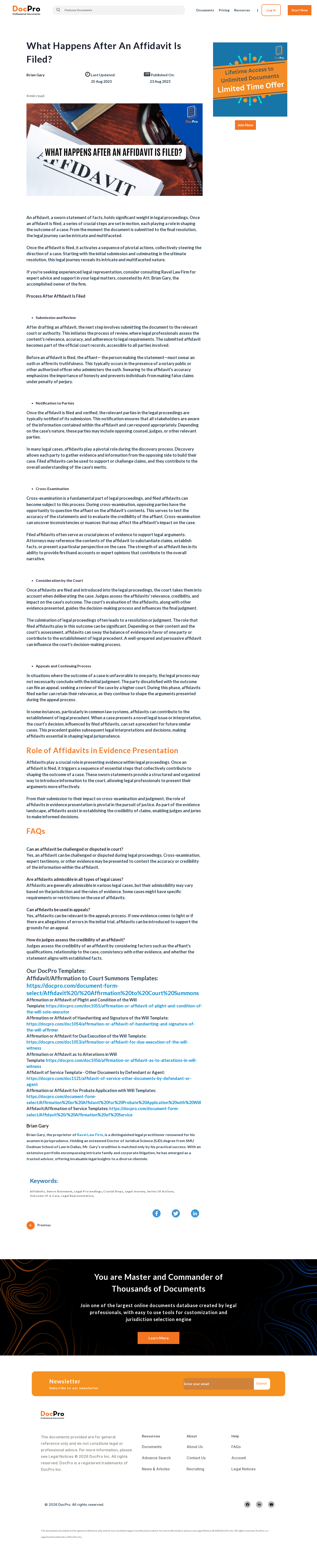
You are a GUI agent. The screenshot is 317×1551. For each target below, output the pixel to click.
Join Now (245, 125)
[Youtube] (271, 1504)
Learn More (159, 1338)
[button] (156, 1213)
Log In (271, 10)
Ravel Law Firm (90, 1134)
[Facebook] (247, 1504)
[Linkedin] (259, 1504)
